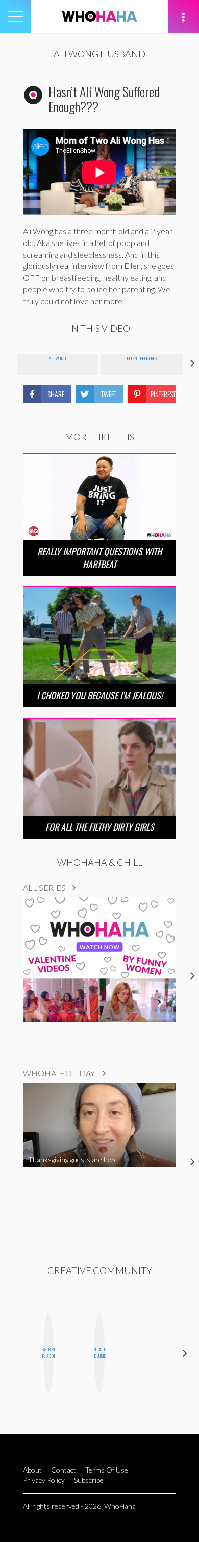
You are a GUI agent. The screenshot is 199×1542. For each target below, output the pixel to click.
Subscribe (89, 1480)
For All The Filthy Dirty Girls (99, 827)
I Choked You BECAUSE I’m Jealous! (100, 695)
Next (185, 1352)
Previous (14, 1352)
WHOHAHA (99, 16)
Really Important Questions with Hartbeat (99, 558)
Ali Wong (57, 358)
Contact (63, 1469)
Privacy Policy (44, 1480)
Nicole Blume (99, 1352)
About (32, 1469)
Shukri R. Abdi (48, 1352)
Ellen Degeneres (142, 358)
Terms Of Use (106, 1469)
